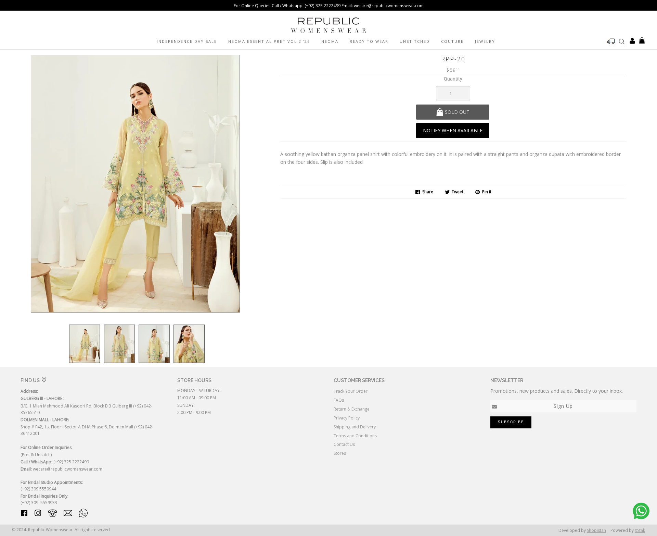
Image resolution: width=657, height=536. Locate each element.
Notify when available (452, 130)
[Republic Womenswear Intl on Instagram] (38, 514)
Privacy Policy (347, 418)
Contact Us (344, 444)
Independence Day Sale (187, 41)
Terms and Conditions (355, 436)
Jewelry (485, 41)
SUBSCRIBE (511, 422)
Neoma (329, 41)
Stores (340, 453)
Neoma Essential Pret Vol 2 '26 (269, 41)
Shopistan (596, 530)
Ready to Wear (369, 41)
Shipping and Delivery (355, 427)
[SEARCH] (621, 41)
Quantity (453, 79)
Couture (452, 41)
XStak (640, 530)
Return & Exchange (352, 409)
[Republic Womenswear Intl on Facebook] (24, 514)
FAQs (339, 400)
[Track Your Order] (611, 41)
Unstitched (415, 41)
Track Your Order (351, 391)
